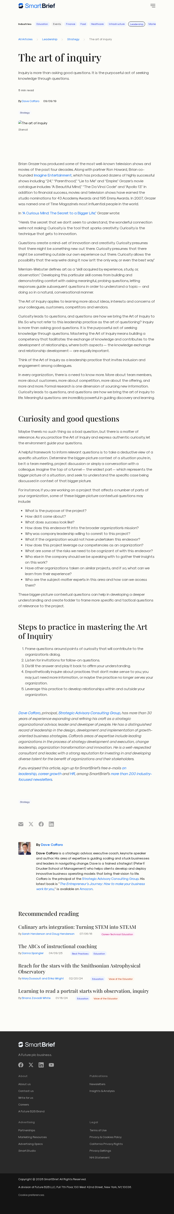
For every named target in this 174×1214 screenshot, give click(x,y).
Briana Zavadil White (36, 998)
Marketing (155, 23)
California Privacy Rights (106, 1144)
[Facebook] (21, 1065)
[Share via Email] (21, 824)
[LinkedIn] (41, 1065)
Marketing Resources (32, 1137)
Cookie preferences (31, 1195)
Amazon (86, 889)
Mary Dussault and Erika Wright (43, 978)
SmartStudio (27, 1150)
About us (24, 1084)
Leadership (136, 24)
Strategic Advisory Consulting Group (89, 712)
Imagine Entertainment (53, 175)
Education (42, 23)
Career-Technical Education (117, 934)
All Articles (25, 39)
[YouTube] (51, 1065)
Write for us (25, 1097)
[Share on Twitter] (31, 824)
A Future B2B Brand (31, 1111)
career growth (49, 773)
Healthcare (97, 23)
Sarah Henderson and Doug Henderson (48, 933)
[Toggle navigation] (151, 5)
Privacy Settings (100, 1150)
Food (83, 23)
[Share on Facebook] (41, 824)
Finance (70, 23)
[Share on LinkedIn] (51, 824)
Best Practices (80, 953)
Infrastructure (117, 23)
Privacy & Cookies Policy (106, 1137)
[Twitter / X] (31, 1065)
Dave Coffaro (30, 101)
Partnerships (26, 1130)
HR (72, 773)
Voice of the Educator (121, 978)
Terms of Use (98, 1130)
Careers (23, 1104)
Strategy (73, 39)
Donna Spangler (33, 953)
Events (57, 23)
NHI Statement (100, 1157)
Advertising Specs (30, 1144)
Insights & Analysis (102, 1091)
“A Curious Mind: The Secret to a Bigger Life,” (59, 213)
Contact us (26, 1091)
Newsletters (97, 1084)
